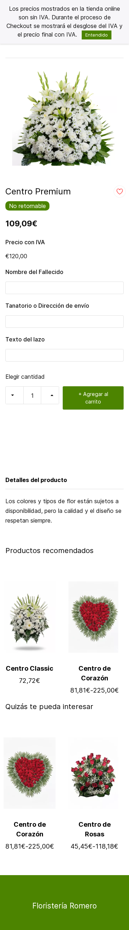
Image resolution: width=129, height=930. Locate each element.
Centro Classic (29, 668)
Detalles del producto (36, 479)
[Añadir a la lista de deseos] (120, 191)
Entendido (96, 35)
